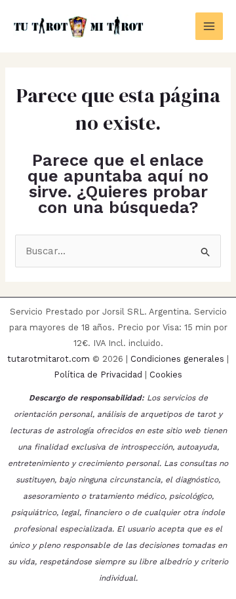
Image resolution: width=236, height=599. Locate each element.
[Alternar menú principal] (209, 26)
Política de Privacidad (98, 374)
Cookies (165, 374)
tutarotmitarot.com (48, 359)
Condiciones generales (177, 359)
